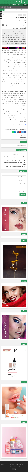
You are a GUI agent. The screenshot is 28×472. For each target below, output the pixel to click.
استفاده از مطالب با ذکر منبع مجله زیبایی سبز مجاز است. (17, 466)
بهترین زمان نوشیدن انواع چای (19, 154)
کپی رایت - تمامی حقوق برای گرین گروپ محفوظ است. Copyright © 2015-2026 (14, 464)
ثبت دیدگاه (23, 194)
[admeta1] (14, 48)
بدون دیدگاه (22, 137)
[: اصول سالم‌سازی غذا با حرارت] (3, 25)
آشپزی (20, 15)
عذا (18, 145)
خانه (24, 15)
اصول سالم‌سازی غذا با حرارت (20, 17)
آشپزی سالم (23, 145)
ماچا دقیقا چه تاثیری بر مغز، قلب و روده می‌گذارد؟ (15, 166)
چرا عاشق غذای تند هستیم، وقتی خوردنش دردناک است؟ (14, 160)
